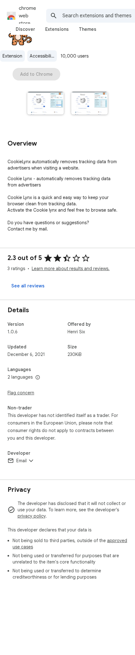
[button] (45, 103)
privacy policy (32, 516)
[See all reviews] (28, 285)
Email (21, 460)
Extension (12, 56)
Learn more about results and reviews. (71, 268)
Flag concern (21, 393)
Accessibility (42, 56)
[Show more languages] (37, 377)
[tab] (25, 29)
